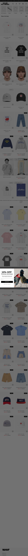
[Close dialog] (27, 269)
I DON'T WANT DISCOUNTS (7, 284)
